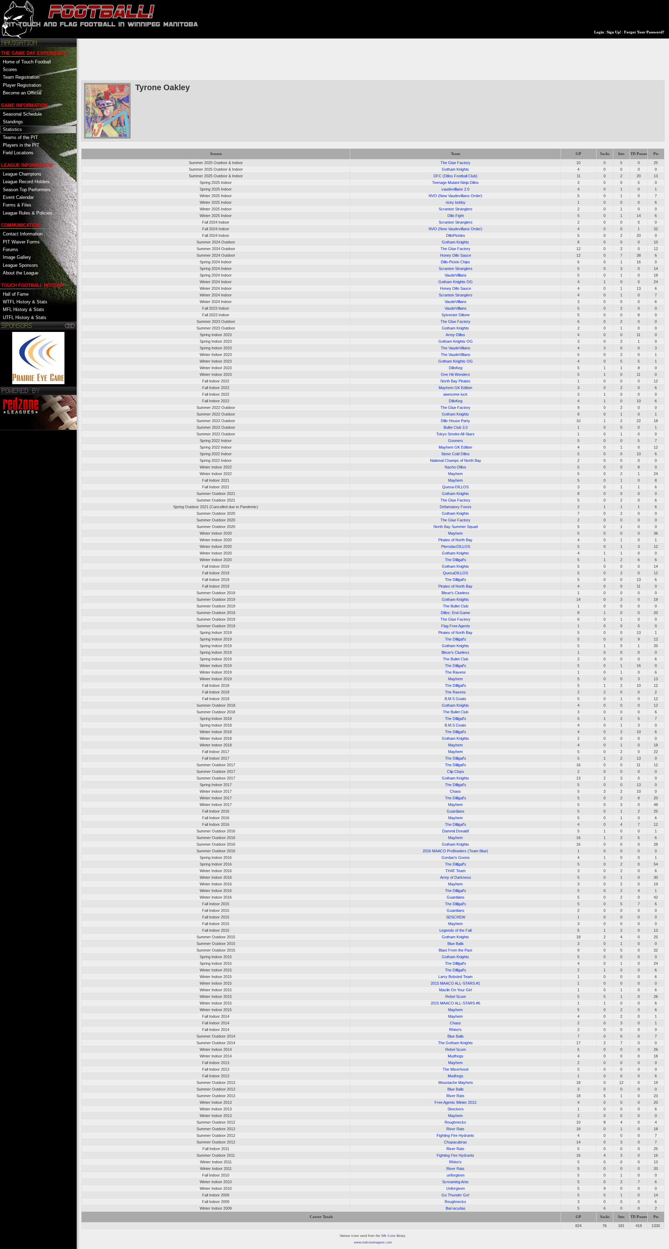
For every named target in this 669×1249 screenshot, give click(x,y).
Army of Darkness (455, 877)
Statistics (12, 129)
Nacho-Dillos (455, 467)
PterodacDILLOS (455, 546)
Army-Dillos (455, 335)
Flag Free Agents (455, 626)
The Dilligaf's (455, 560)
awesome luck (455, 394)
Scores (10, 69)
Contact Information (23, 233)
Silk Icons (388, 1236)
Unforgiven (455, 1188)
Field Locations (18, 152)
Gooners (455, 441)
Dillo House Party (455, 421)
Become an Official (22, 92)
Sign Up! (614, 32)
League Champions (22, 174)
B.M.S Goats (455, 699)
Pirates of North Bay (455, 540)
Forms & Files (17, 205)
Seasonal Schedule (22, 114)
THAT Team (455, 871)
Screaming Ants (455, 1182)
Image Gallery (17, 257)
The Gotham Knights (455, 1043)
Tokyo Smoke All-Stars (455, 434)
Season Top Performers (27, 189)
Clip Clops (455, 771)
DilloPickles (455, 235)
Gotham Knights (455, 169)
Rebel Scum (455, 996)
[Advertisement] (208, 59)
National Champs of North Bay (455, 460)
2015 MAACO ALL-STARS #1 (455, 983)
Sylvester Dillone (455, 315)
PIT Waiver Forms (21, 242)
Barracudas (456, 1208)
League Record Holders (26, 181)
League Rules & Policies (27, 213)
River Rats (455, 1096)
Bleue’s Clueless (455, 652)
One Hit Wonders (455, 374)
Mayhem (455, 474)
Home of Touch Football (27, 61)
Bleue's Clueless (455, 593)
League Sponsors (20, 265)
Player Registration (22, 85)
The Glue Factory (455, 163)
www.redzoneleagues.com (373, 1242)
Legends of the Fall (455, 930)
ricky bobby (456, 202)
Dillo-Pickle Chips (455, 262)
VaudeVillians (456, 275)
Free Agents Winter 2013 (455, 1102)
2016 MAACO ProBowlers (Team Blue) (455, 851)
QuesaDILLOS (455, 573)
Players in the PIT (21, 145)
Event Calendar (18, 197)
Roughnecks (455, 1122)
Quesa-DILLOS (455, 487)
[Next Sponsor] (72, 325)
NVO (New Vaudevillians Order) (455, 196)
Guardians (455, 811)
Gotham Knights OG (455, 282)
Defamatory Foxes (455, 507)
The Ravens (455, 672)
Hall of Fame (16, 294)
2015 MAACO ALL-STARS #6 (455, 1003)
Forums (10, 249)
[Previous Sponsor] (67, 325)
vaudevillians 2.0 (455, 189)
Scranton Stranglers (455, 209)
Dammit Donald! (455, 831)
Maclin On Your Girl (455, 990)
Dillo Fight (455, 216)
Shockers (455, 1109)
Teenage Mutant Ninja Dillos (455, 182)
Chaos (455, 791)
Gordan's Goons (455, 857)
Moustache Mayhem (455, 1082)
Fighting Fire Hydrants (455, 1135)
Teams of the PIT (20, 137)
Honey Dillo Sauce (455, 255)
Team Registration (21, 77)
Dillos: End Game (455, 613)
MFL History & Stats (23, 309)
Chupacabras (455, 1142)
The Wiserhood (455, 1069)
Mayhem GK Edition (455, 388)
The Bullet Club (455, 606)
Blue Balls (455, 943)
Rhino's (455, 1029)
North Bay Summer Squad (455, 527)
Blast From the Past (455, 950)
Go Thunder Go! (455, 1195)
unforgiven (455, 1175)
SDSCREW (455, 917)
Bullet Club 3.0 (456, 427)
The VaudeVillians (455, 348)
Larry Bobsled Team (455, 977)
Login (599, 32)
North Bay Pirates (455, 381)
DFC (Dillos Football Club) (455, 176)
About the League (20, 273)
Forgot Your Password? (644, 32)
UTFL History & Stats (24, 317)
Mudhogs (455, 1056)
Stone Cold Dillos (455, 454)
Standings (13, 121)
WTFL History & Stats (25, 301)
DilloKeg (455, 368)
